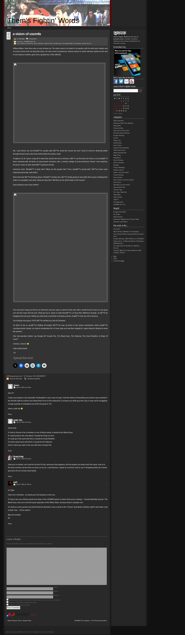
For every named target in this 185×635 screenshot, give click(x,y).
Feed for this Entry (16, 378)
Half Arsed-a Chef (119, 150)
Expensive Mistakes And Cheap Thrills (126, 219)
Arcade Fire (29, 43)
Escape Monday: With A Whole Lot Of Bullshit (128, 238)
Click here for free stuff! (121, 130)
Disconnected (118, 217)
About (9, 28)
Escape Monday (118, 135)
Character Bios (118, 128)
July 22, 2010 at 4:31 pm (23, 422)
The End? (116, 229)
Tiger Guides (117, 197)
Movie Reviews (118, 160)
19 (114, 108)
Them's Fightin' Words (43, 20)
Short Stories (117, 177)
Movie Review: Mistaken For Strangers (126, 231)
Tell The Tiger (117, 189)
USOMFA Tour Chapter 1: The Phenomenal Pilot (90, 620)
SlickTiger (22, 39)
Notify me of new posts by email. (19, 605)
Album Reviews (118, 120)
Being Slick (117, 125)
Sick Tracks (117, 182)
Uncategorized (118, 202)
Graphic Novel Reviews (121, 148)
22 (121, 108)
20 (117, 108)
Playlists (116, 165)
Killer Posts (117, 155)
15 (121, 106)
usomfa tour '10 (86, 43)
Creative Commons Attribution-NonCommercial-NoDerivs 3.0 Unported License (126, 41)
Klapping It (117, 157)
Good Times (117, 145)
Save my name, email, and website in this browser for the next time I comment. (34, 600)
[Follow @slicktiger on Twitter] (121, 83)
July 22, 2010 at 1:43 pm (23, 387)
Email (56, 591)
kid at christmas (39, 43)
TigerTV (116, 199)
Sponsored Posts (119, 187)
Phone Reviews (118, 162)
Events (115, 138)
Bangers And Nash (119, 212)
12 (114, 106)
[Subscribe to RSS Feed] (132, 83)
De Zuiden (116, 214)
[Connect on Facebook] (115, 83)
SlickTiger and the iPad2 (121, 185)
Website (56, 595)
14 (119, 106)
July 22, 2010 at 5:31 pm (23, 458)
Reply (10, 414)
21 (119, 108)
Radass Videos (118, 170)
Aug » (120, 113)
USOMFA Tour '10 (29, 41)
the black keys (57, 43)
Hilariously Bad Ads (119, 152)
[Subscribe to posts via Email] (126, 83)
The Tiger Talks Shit (120, 192)
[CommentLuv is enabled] (21, 616)
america (23, 43)
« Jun (115, 113)
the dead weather (68, 43)
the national (77, 43)
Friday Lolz (117, 140)
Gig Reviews (117, 143)
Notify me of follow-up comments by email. (23, 602)
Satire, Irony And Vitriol (121, 172)
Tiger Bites (117, 194)
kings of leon (48, 43)
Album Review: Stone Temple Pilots (19, 620)
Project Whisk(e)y (119, 167)
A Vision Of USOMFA (27, 34)
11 (128, 103)
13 (117, 106)
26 (114, 111)
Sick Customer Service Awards (123, 180)
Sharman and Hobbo (120, 221)
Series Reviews (118, 175)
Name (56, 587)
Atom (115, 258)
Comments (118, 261)
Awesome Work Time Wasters (123, 123)
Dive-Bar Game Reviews (121, 133)
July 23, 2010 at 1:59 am (23, 484)
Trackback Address (33, 378)
